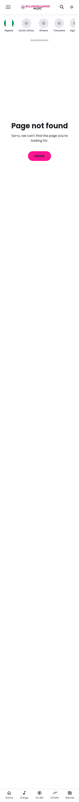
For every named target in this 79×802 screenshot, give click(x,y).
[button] (71, 7)
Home (39, 156)
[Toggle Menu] (8, 7)
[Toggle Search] (61, 7)
